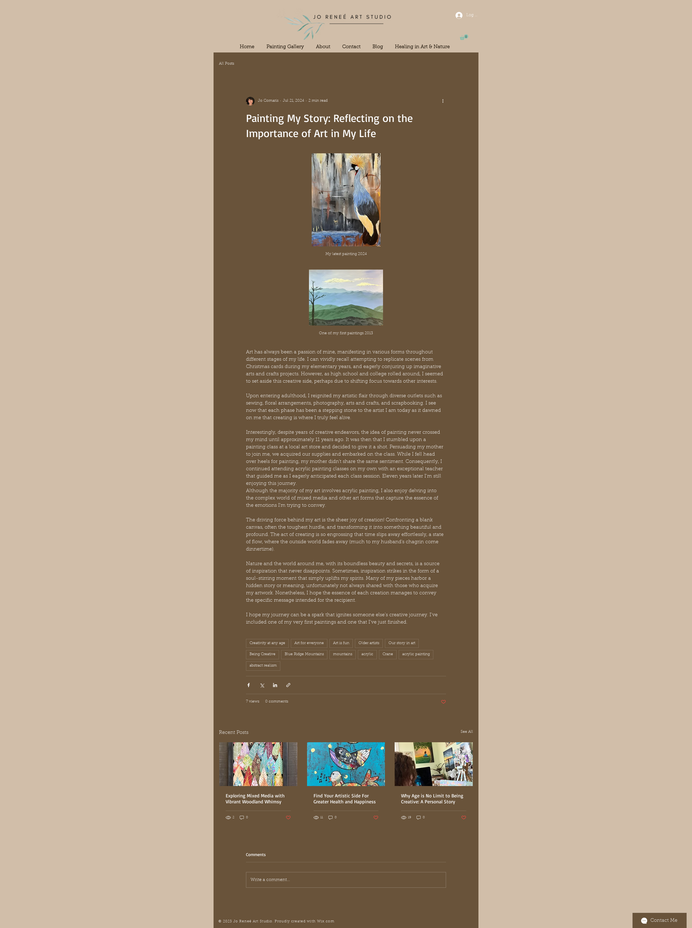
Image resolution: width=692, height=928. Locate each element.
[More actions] (443, 101)
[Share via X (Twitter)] (261, 685)
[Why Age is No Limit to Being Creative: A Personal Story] (434, 764)
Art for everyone (309, 643)
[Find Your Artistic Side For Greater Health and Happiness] (346, 764)
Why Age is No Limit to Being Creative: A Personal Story (432, 798)
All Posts (226, 64)
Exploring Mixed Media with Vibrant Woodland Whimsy (255, 798)
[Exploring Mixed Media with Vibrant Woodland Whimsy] (258, 764)
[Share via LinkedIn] (275, 685)
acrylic (367, 654)
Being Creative (262, 654)
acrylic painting (416, 654)
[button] (464, 37)
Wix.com (325, 921)
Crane (387, 654)
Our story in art (401, 643)
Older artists (368, 643)
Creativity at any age (267, 643)
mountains (342, 654)
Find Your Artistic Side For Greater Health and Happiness (345, 798)
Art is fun (341, 643)
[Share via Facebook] (248, 685)
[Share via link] (288, 685)
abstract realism (263, 666)
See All (467, 732)
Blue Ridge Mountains (304, 654)
